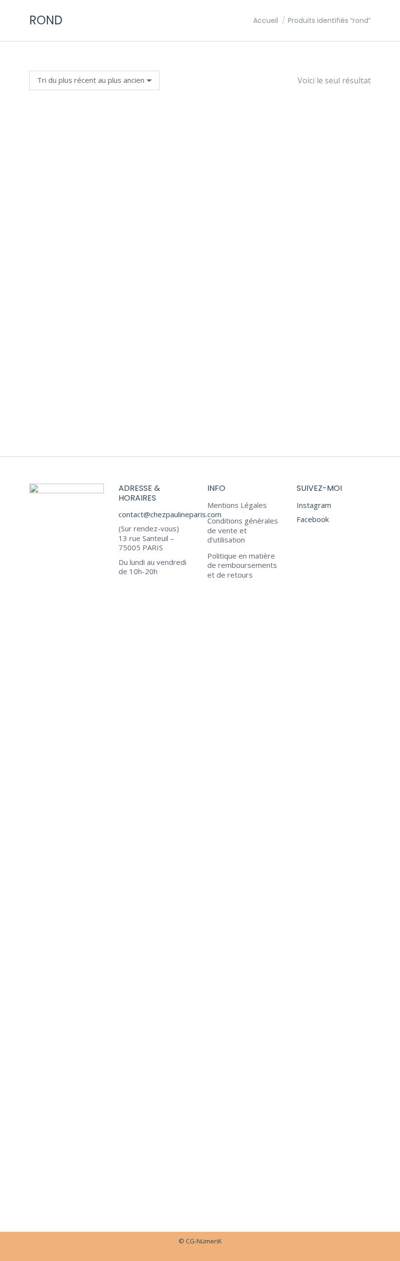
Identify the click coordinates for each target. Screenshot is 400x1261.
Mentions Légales (237, 505)
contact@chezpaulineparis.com (170, 514)
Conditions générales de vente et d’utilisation (242, 530)
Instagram (314, 505)
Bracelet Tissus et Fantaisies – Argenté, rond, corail (200, 410)
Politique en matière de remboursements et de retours (242, 565)
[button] (358, 383)
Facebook (313, 519)
